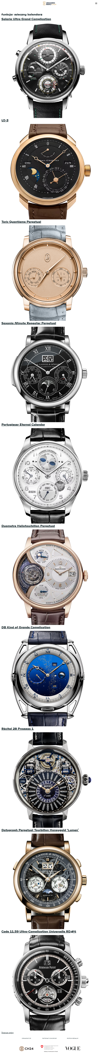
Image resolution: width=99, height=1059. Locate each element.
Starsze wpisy (7, 1032)
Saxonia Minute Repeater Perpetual (28, 323)
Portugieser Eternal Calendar (23, 424)
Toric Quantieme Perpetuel (21, 221)
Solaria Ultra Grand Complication (26, 18)
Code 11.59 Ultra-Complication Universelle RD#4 (38, 931)
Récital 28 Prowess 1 (17, 728)
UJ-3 (4, 120)
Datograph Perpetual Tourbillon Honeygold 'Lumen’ (40, 830)
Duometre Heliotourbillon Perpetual (28, 525)
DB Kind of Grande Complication (25, 627)
